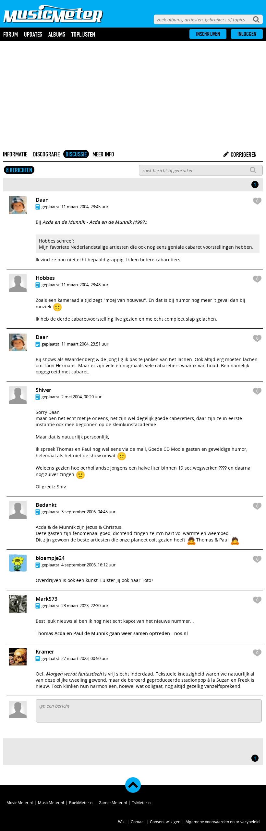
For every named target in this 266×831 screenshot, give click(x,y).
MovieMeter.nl (19, 802)
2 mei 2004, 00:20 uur (81, 397)
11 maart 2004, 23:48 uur (84, 285)
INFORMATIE (15, 154)
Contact (138, 821)
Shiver (43, 389)
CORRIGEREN (243, 154)
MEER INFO (103, 154)
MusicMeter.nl (51, 802)
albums (56, 34)
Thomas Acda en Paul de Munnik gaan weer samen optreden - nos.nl (112, 633)
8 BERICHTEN (19, 170)
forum (10, 34)
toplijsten (83, 34)
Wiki (122, 821)
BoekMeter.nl (81, 802)
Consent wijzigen (165, 821)
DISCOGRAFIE (46, 154)
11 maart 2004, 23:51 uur (84, 344)
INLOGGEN (246, 34)
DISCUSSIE (76, 154)
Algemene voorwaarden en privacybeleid (223, 821)
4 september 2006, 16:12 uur (88, 565)
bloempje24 (50, 558)
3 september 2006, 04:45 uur (88, 512)
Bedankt (46, 504)
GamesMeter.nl (113, 802)
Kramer (45, 651)
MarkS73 (46, 598)
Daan (42, 199)
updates (33, 34)
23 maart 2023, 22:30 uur (84, 606)
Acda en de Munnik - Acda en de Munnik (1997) (94, 222)
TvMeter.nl (141, 802)
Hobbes (45, 277)
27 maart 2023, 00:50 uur (84, 658)
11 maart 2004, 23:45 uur (84, 207)
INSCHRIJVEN (208, 34)
